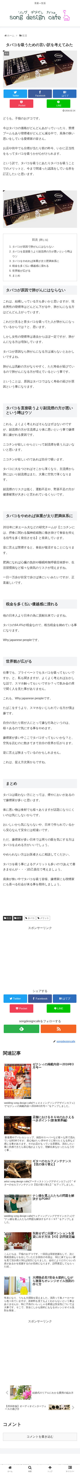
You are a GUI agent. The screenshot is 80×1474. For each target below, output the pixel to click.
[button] (73, 764)
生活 (8, 918)
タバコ (30, 918)
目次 (35, 239)
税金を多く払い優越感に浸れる (30, 265)
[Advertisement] (40, 957)
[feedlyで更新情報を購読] (21, 1029)
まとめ (16, 275)
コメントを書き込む (40, 1436)
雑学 (18, 918)
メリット (44, 918)
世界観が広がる (21, 270)
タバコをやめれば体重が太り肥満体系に (35, 260)
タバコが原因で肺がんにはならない (33, 246)
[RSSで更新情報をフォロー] (58, 1029)
